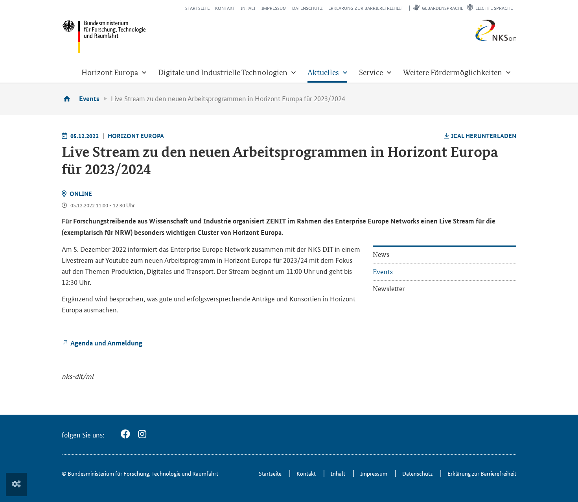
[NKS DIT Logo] (470, 39)
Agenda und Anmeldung (106, 342)
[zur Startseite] (69, 98)
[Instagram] (142, 434)
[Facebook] (125, 434)
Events (89, 98)
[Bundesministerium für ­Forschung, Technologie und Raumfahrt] (104, 36)
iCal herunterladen (483, 135)
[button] (113, 72)
